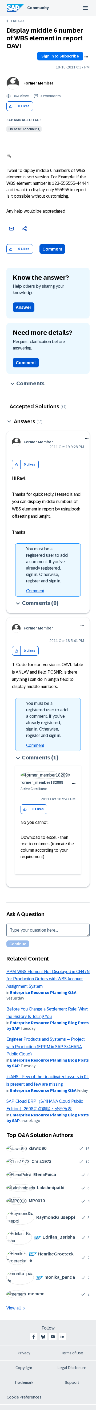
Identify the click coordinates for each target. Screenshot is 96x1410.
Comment (52, 249)
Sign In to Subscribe (60, 56)
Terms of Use (72, 1353)
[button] (11, 106)
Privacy (24, 1353)
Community (38, 8)
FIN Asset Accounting (24, 129)
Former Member (38, 83)
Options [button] (86, 57)
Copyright (23, 1368)
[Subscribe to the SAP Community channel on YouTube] (53, 1337)
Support (72, 1382)
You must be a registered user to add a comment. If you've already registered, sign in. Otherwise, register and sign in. (47, 565)
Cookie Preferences (24, 1397)
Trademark (23, 1382)
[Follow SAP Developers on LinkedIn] (62, 1337)
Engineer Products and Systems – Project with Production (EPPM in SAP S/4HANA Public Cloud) (45, 1046)
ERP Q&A (17, 21)
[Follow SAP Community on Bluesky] (43, 1337)
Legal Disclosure (72, 1368)
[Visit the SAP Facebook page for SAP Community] (33, 1337)
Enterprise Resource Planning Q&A (43, 992)
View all (13, 1308)
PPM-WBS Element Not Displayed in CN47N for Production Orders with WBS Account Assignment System (48, 979)
